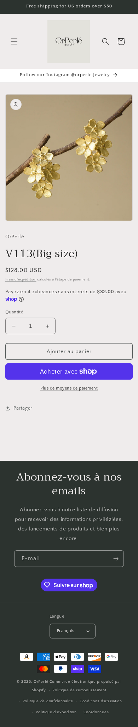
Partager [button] (23, 408)
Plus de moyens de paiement (69, 388)
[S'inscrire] (115, 558)
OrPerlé (41, 682)
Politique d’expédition (56, 712)
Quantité (14, 311)
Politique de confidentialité (48, 701)
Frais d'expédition (20, 280)
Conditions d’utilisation (101, 701)
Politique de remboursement (79, 690)
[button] (14, 41)
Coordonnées (96, 712)
